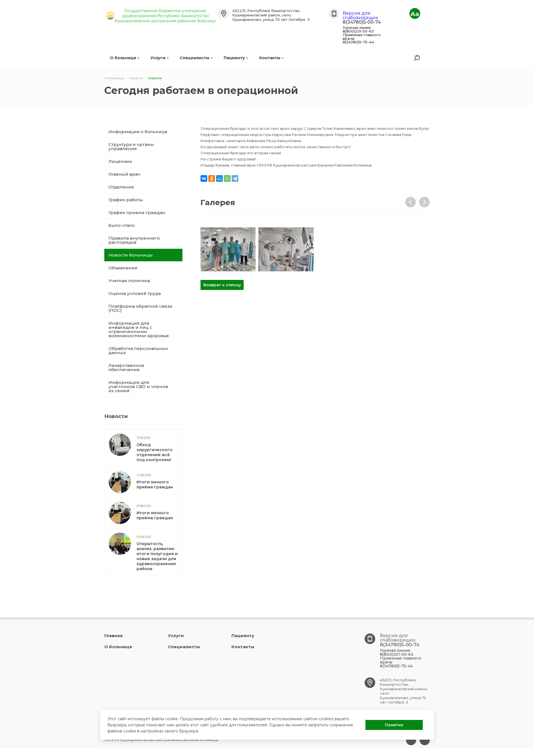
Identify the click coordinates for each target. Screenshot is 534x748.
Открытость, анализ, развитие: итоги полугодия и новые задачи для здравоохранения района (157, 556)
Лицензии (120, 161)
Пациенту (234, 57)
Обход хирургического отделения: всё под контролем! (154, 452)
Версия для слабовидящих (360, 15)
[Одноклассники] (211, 178)
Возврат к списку (222, 284)
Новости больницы (130, 255)
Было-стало (121, 225)
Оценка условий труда (134, 293)
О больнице (123, 57)
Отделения (121, 187)
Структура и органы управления (131, 146)
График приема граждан (136, 212)
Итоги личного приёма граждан (155, 484)
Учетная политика (129, 280)
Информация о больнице (137, 131)
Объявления (122, 267)
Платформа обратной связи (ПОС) (140, 308)
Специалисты (194, 57)
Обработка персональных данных (138, 350)
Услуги (157, 57)
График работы (125, 199)
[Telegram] (235, 178)
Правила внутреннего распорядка (134, 240)
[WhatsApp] (227, 178)
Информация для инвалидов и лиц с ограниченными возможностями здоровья (138, 329)
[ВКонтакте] (204, 178)
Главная (113, 635)
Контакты (269, 57)
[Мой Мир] (219, 178)
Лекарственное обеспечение (126, 367)
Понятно (394, 724)
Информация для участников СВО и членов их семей (138, 386)
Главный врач (124, 174)
